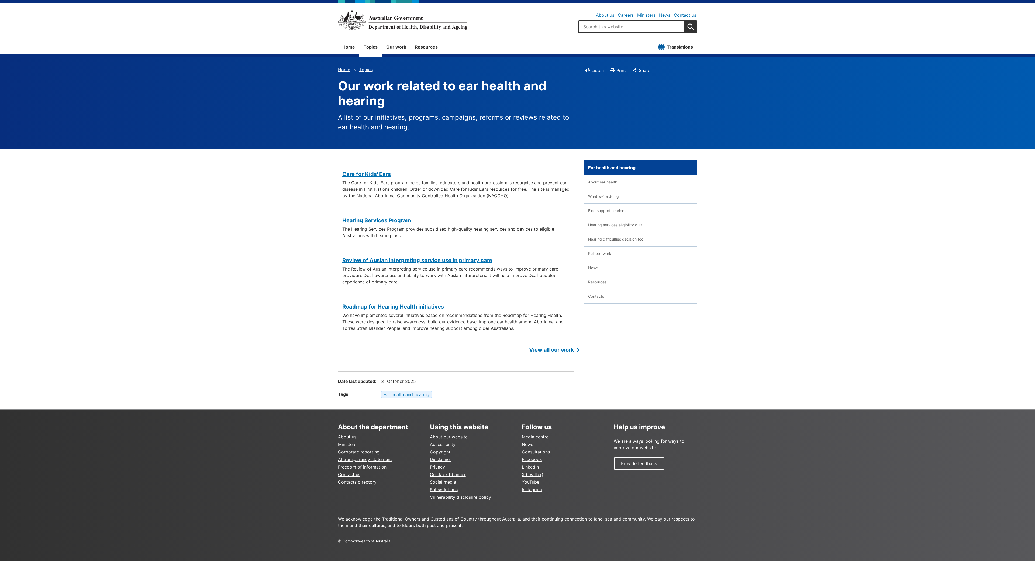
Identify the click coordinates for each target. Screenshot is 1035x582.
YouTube (530, 482)
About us (605, 15)
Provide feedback (639, 463)
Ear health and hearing (406, 394)
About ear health (602, 182)
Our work (396, 47)
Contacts (596, 296)
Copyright (440, 452)
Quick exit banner (448, 474)
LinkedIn (530, 467)
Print (621, 70)
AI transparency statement (365, 459)
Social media (443, 482)
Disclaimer (440, 459)
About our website (449, 436)
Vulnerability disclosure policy (460, 497)
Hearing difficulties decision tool (616, 239)
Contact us (685, 15)
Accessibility (443, 444)
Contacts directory (357, 482)
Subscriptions (444, 489)
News (664, 15)
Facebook (532, 459)
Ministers (646, 15)
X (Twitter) (532, 474)
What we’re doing (603, 196)
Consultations (536, 452)
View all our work (551, 350)
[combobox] (631, 26)
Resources (426, 47)
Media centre (535, 436)
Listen (598, 70)
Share (644, 70)
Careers (626, 15)
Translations (680, 47)
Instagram (532, 489)
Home (348, 47)
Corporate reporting (359, 452)
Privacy (437, 467)
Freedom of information (362, 467)
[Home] (402, 20)
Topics (371, 47)
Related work (599, 253)
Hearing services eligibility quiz (615, 225)
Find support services (607, 210)
